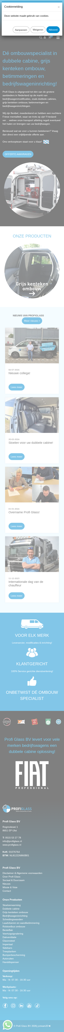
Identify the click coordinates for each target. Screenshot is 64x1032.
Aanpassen (21, 29)
